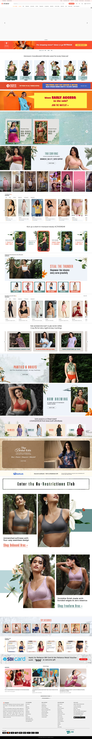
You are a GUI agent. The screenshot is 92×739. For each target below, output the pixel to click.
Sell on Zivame (81, 0)
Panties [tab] (14, 197)
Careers (59, 722)
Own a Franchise (87, 0)
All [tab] (6, 197)
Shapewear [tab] (32, 197)
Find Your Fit (60, 706)
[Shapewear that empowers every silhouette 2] (27, 287)
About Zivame (60, 704)
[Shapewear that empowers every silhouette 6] (75, 287)
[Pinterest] (78, 715)
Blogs (61, 0)
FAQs (58, 725)
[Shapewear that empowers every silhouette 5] (63, 287)
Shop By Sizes (60, 711)
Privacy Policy (44, 706)
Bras (26, 705)
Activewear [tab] (26, 197)
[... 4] (76, 430)
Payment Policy (44, 714)
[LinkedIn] (81, 715)
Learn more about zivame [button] (45, 696)
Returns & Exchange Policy (46, 709)
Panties (27, 709)
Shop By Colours (60, 712)
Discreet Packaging (45, 712)
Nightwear (27, 706)
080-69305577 (83, 711)
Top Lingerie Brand (29, 721)
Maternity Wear (28, 714)
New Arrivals (28, 704)
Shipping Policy (44, 705)
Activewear (27, 708)
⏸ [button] (91, 7)
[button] (63, 3)
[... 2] (35, 430)
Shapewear (27, 711)
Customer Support (45, 715)
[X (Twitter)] (75, 715)
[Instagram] (76, 715)
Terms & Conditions (45, 708)
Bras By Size (59, 709)
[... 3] (55, 430)
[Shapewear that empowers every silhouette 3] (39, 287)
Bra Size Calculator (61, 708)
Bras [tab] (10, 197)
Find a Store (60, 727)
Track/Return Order (66, 0)
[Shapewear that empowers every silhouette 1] (16, 287)
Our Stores (76, 0)
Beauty (27, 715)
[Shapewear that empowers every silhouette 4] (51, 287)
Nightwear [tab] (20, 197)
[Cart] (82, 3)
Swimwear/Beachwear (29, 719)
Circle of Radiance (61, 721)
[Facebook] (74, 715)
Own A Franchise (60, 718)
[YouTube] (80, 715)
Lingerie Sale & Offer (29, 718)
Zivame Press (60, 715)
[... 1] (14, 430)
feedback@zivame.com (80, 712)
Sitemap (59, 724)
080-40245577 (78, 711)
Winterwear (27, 712)
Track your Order (44, 711)
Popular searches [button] (45, 698)
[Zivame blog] (79, 715)
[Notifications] (76, 3)
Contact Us (72, 0)
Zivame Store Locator (61, 714)
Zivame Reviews (60, 719)
